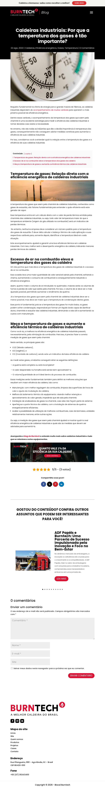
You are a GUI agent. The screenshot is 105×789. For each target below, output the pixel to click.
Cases (13, 748)
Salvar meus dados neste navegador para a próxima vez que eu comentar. (49, 668)
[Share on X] (49, 484)
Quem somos (16, 739)
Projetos (14, 745)
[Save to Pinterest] (55, 484)
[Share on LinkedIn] (61, 484)
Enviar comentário (81, 675)
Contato (14, 751)
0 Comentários (87, 48)
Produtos (14, 742)
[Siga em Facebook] (12, 721)
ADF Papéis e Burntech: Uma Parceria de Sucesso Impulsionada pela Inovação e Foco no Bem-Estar (72, 541)
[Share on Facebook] (43, 484)
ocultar (28, 154)
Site (12, 736)
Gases (60, 48)
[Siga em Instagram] (17, 721)
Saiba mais (79, 3)
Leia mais (61, 578)
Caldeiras (30, 48)
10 (62, 589)
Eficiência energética (45, 48)
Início (13, 733)
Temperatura (71, 48)
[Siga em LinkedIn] (22, 721)
